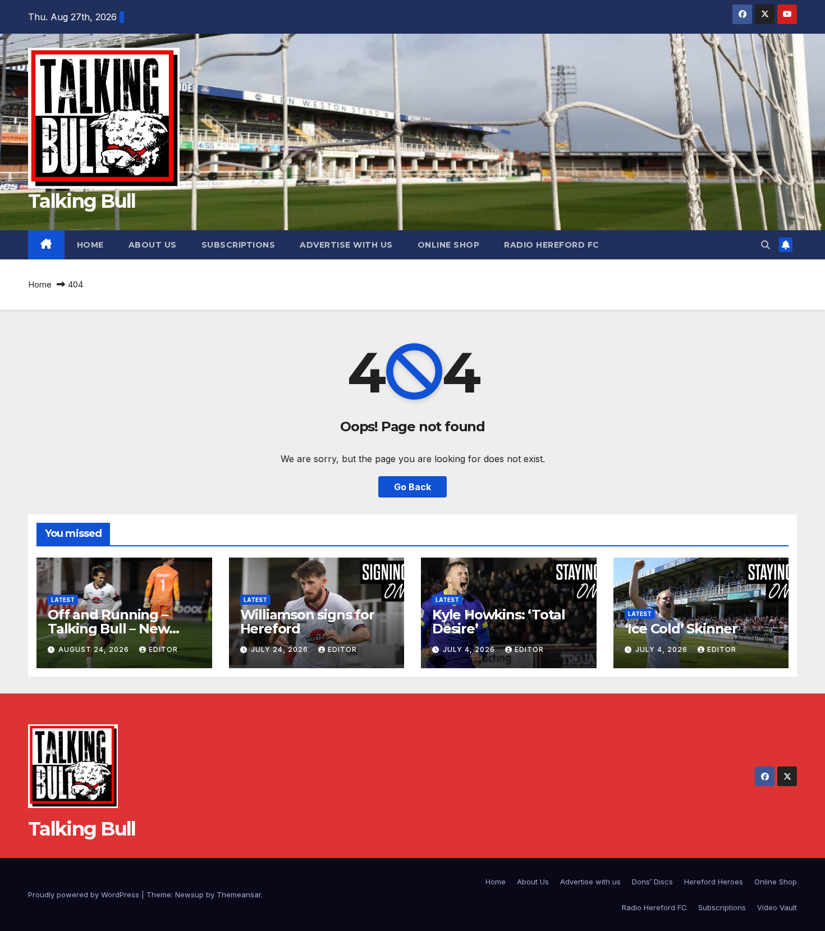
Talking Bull (82, 201)
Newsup (189, 894)
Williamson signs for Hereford (307, 621)
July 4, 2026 (470, 649)
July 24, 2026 (280, 649)
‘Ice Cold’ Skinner (681, 628)
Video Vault (777, 907)
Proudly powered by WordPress (84, 894)
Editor (163, 649)
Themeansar (239, 894)
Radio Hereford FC (551, 245)
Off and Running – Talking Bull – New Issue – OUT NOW (108, 628)
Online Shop (449, 245)
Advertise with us (346, 245)
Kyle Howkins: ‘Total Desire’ (498, 621)
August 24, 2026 (94, 649)
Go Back (412, 486)
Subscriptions (238, 245)
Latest (63, 599)
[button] (765, 244)
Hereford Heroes (713, 881)
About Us (153, 245)
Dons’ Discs (652, 881)
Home (90, 245)
